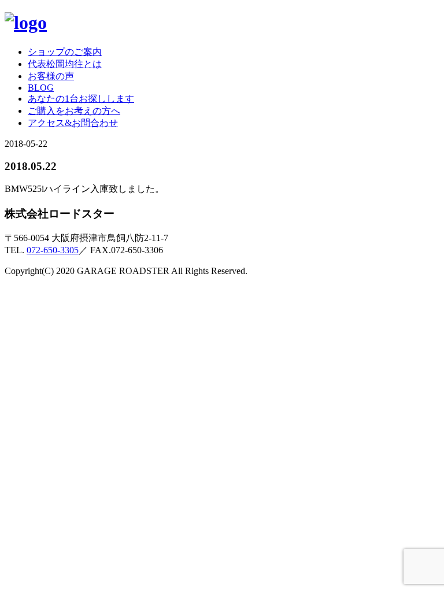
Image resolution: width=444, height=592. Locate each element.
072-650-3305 (53, 250)
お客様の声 (51, 76)
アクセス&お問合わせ (73, 123)
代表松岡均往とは (65, 64)
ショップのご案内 (65, 52)
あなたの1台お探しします (81, 98)
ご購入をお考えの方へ (74, 111)
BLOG (41, 87)
